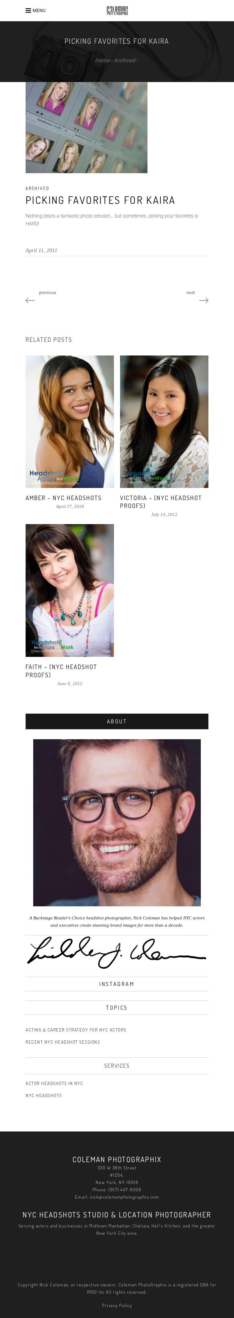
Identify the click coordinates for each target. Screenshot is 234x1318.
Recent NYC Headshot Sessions (63, 1042)
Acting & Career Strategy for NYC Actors (76, 1030)
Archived (124, 60)
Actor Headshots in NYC (54, 1083)
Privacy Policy (117, 1305)
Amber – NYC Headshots (64, 498)
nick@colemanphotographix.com (124, 1197)
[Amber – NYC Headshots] (70, 421)
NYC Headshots (44, 1095)
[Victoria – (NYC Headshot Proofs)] (164, 421)
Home (102, 60)
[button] (37, 10)
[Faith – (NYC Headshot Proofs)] (70, 590)
